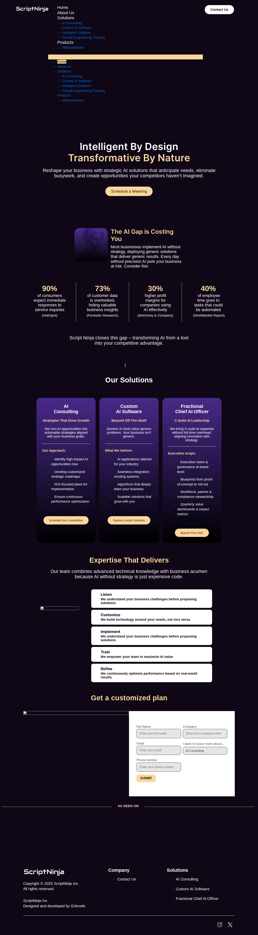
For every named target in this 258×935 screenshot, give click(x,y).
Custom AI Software (77, 28)
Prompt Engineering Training (83, 37)
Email (140, 743)
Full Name (144, 726)
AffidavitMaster (73, 47)
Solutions (65, 17)
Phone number (147, 760)
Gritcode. (78, 906)
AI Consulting (72, 23)
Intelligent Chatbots (76, 33)
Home (62, 7)
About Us (65, 12)
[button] (125, 57)
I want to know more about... (203, 744)
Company (190, 726)
